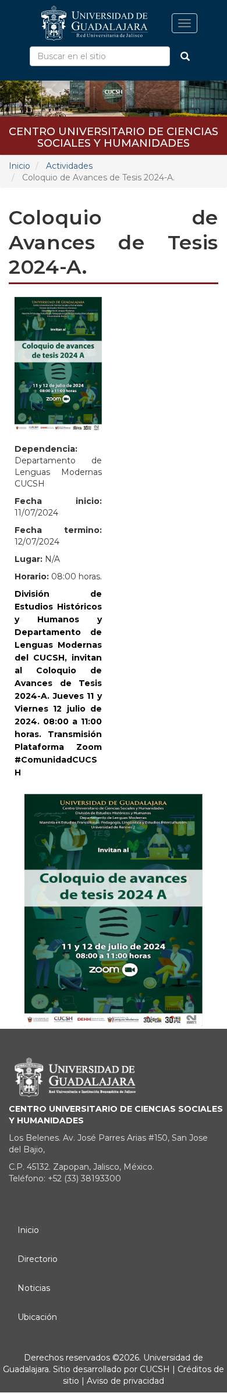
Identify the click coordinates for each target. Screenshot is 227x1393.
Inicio (19, 166)
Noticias (33, 1288)
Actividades (69, 166)
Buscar (185, 56)
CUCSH (155, 1369)
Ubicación (37, 1317)
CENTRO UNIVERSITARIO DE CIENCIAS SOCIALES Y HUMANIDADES (113, 135)
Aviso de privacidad (124, 1381)
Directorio (37, 1259)
